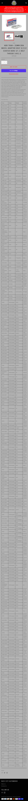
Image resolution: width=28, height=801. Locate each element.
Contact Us (4, 786)
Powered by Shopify (16, 796)
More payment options (13, 73)
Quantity (3, 59)
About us (3, 784)
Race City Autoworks (9, 796)
